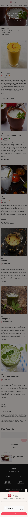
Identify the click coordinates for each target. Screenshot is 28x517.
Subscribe (14, 513)
